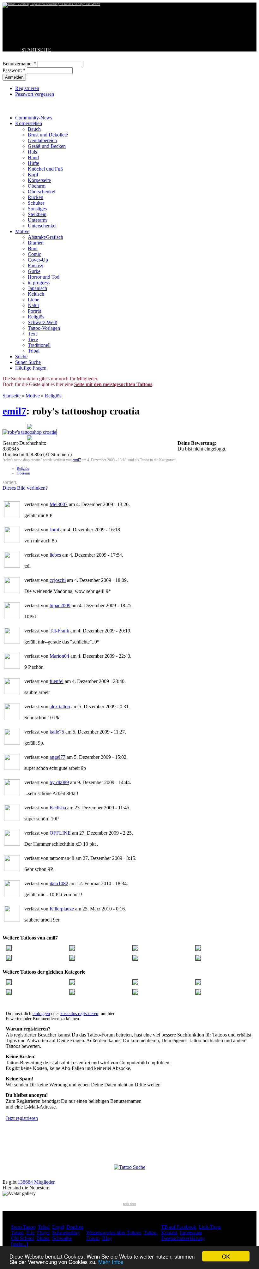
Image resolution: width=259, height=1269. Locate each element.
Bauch (34, 129)
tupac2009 (60, 605)
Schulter (36, 203)
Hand (33, 157)
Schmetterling (66, 1232)
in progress (39, 282)
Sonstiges (37, 208)
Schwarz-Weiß (42, 322)
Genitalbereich (42, 140)
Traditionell (39, 345)
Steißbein (37, 214)
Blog (107, 1238)
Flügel (43, 1232)
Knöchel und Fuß (45, 169)
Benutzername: (19, 63)
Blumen (36, 242)
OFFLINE (60, 833)
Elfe (30, 1232)
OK (226, 1256)
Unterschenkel (42, 225)
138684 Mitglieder (36, 1182)
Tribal (33, 351)
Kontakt (169, 1232)
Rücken (35, 197)
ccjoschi (58, 580)
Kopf (33, 174)
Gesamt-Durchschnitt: (24, 443)
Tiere (33, 339)
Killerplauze (62, 908)
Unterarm (37, 220)
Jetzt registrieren (22, 1118)
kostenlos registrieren (79, 1013)
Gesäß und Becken (47, 146)
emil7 (14, 411)
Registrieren (27, 88)
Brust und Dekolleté (48, 134)
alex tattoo (60, 706)
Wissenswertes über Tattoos (113, 1232)
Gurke (34, 271)
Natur (33, 305)
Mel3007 (59, 504)
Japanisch (37, 288)
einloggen (41, 1013)
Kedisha (58, 807)
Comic (34, 254)
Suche (21, 356)
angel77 (57, 757)
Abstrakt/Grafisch (45, 237)
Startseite (12, 395)
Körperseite (39, 180)
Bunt (33, 248)
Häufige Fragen (30, 368)
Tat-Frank (59, 630)
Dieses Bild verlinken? (25, 488)
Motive (22, 231)
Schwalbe (62, 1238)
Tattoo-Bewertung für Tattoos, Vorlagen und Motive (68, 4)
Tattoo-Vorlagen (44, 328)
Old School (22, 1238)
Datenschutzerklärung (183, 1238)
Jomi (54, 529)
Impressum (191, 1232)
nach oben (129, 1204)
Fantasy (35, 265)
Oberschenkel (41, 191)
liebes (55, 555)
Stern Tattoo (23, 1227)
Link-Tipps (210, 1227)
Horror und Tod (43, 277)
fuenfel (56, 681)
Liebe (33, 299)
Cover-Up (38, 260)
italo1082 (59, 883)
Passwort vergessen (34, 94)
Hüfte (33, 163)
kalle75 (57, 731)
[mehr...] (19, 1244)
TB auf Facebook (178, 1227)
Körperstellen (28, 123)
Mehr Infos (110, 1262)
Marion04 (59, 656)
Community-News (33, 117)
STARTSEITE (36, 49)
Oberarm (36, 186)
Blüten (43, 1238)
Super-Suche (28, 362)
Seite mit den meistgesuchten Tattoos (113, 384)
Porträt (34, 311)
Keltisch (36, 294)
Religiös (36, 316)
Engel (58, 1227)
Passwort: (14, 70)
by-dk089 (59, 782)
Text (32, 333)
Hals (32, 151)
